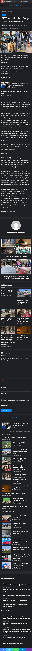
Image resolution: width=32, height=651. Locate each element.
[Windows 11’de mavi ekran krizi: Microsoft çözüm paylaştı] (6, 565)
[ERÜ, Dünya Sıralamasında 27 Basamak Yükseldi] (6, 549)
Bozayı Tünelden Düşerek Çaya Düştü (23, 336)
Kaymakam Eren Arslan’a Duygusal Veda (14, 507)
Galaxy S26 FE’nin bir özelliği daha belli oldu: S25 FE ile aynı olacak (21, 556)
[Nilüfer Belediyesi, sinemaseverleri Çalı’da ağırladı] (6, 501)
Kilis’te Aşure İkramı (8, 511)
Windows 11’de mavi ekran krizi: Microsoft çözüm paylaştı (20, 565)
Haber (10, 11)
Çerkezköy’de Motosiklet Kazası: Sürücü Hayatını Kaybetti (22, 301)
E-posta (3, 387)
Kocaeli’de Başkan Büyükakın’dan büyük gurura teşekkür (21, 540)
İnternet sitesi (5, 393)
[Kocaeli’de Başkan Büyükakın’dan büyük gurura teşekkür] (6, 541)
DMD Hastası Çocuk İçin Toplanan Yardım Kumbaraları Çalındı (23, 319)
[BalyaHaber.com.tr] (16, 5)
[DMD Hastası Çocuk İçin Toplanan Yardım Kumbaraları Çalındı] (24, 313)
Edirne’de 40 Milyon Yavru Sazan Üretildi (20, 443)
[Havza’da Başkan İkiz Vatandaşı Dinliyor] (8, 313)
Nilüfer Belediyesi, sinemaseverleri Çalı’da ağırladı (19, 500)
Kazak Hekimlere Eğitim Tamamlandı (19, 517)
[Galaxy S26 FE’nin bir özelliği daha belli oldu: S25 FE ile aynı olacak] (6, 557)
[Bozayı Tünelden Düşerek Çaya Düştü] (24, 330)
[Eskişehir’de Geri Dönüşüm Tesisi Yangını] (6, 533)
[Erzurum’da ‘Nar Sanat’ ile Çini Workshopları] (6, 85)
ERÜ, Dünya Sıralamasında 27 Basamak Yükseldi (20, 548)
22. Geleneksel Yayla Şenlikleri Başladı (13, 494)
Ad (2, 380)
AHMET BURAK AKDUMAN (10, 25)
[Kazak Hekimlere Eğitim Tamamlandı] (6, 518)
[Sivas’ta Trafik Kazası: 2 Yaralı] (6, 526)
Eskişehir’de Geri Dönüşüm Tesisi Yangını (20, 532)
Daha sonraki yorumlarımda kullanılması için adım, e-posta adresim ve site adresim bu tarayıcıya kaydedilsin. (16, 402)
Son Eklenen (16, 418)
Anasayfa (5, 11)
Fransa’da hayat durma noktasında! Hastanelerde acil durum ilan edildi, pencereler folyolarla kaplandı (8, 340)
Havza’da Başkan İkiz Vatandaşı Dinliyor (8, 319)
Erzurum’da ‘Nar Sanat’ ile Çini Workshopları (20, 424)
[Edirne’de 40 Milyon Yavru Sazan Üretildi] (6, 444)
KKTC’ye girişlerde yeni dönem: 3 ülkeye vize (16, 1)
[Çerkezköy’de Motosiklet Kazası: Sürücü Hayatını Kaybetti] (24, 293)
